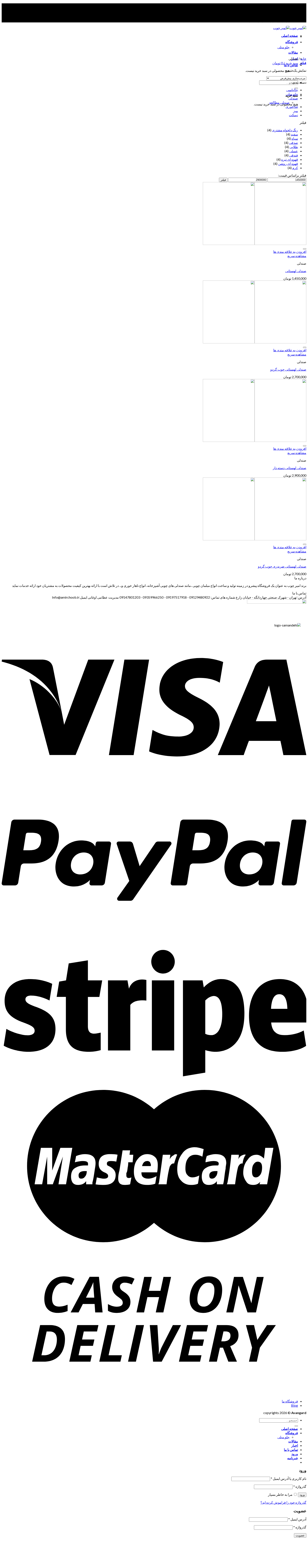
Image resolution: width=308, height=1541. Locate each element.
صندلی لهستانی (295, 271)
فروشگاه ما (290, 1401)
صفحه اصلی (289, 36)
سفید (294, 134)
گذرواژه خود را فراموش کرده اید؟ (283, 1502)
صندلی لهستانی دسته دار (289, 468)
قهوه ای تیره (289, 159)
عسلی (293, 151)
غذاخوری (292, 107)
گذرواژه (299, 1486)
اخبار (294, 1445)
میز (295, 111)
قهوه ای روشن (288, 164)
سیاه (294, 138)
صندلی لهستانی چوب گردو (288, 369)
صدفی (293, 143)
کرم (295, 168)
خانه (303, 59)
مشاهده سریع (296, 256)
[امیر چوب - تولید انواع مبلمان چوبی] (289, 28)
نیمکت (293, 115)
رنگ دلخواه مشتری (285, 130)
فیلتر (223, 179)
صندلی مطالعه (279, 102)
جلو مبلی (283, 47)
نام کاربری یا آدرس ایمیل (288, 1478)
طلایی (294, 147)
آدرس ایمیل (297, 1519)
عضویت (300, 1535)
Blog (294, 1405)
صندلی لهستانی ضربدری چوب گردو (282, 566)
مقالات (293, 52)
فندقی (293, 155)
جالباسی (292, 90)
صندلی (293, 98)
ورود (302, 1494)
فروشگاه (291, 42)
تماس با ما (291, 1450)
